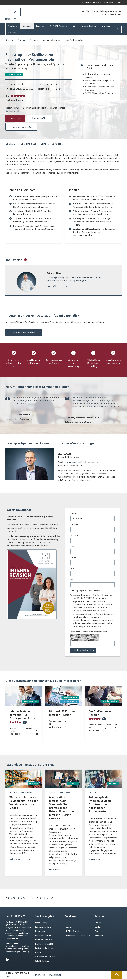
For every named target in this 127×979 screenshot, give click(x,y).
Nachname (75, 535)
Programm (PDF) (39, 118)
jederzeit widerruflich (96, 595)
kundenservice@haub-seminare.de (82, 462)
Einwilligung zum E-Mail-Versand (85, 590)
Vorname (75, 524)
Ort (71, 579)
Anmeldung (15, 118)
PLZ (72, 568)
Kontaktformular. (13, 111)
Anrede (74, 513)
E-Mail (73, 546)
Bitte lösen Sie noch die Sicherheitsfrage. (89, 631)
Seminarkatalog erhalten (21, 127)
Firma (73, 557)
